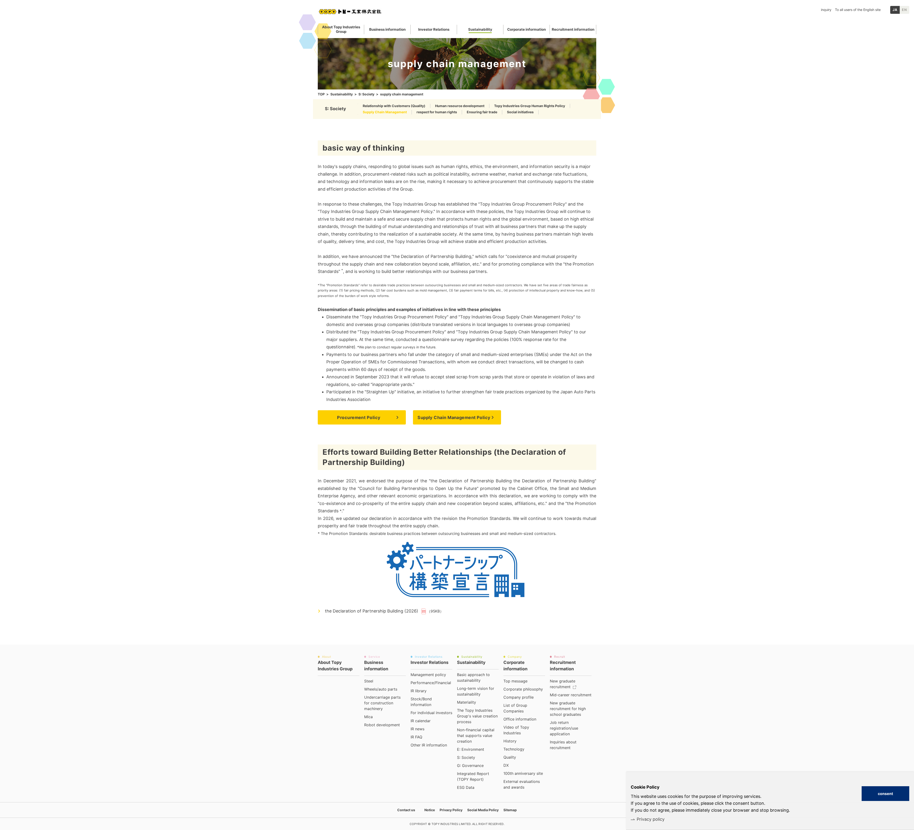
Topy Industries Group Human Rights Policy (529, 106)
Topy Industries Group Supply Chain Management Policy (375, 211)
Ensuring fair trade (482, 112)
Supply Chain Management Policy (454, 417)
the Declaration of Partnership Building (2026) (371, 610)
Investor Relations (433, 29)
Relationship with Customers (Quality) (394, 106)
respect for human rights (437, 112)
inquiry (826, 10)
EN (904, 10)
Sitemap (510, 810)
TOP (321, 94)
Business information (387, 29)
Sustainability (341, 94)
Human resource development (459, 106)
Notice (429, 810)
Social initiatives (520, 112)
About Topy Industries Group (341, 29)
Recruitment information (573, 29)
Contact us (406, 810)
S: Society (366, 94)
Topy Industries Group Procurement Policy (522, 204)
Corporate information (526, 29)
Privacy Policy (451, 810)
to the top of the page (611, 658)
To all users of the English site (858, 10)
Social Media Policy (483, 810)
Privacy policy (651, 819)
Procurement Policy (358, 417)
